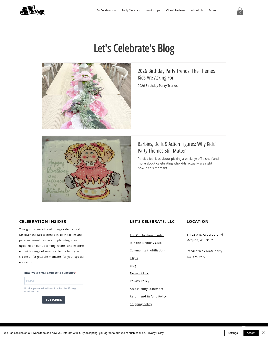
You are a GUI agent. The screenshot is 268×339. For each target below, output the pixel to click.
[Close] (263, 333)
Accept (251, 333)
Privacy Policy (155, 333)
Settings (233, 333)
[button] (106, 10)
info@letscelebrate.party (204, 251)
